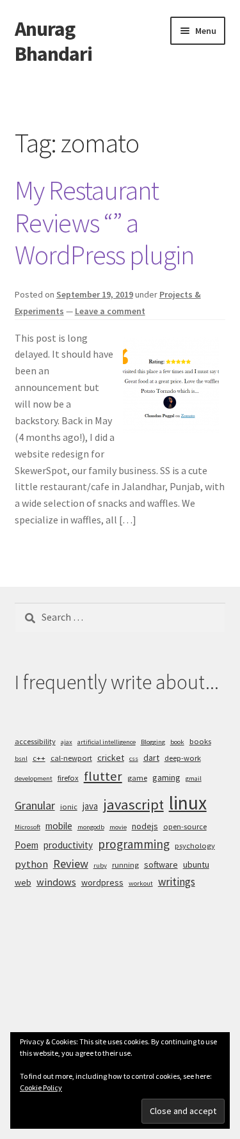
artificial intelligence (106, 742)
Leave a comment (110, 311)
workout (141, 883)
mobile (58, 826)
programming (134, 844)
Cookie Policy (41, 1087)
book (177, 742)
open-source (185, 826)
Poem (26, 845)
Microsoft (27, 827)
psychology (195, 845)
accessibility (35, 741)
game (137, 778)
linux (188, 803)
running (125, 865)
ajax (66, 742)
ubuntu (196, 864)
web (23, 882)
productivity (68, 845)
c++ (39, 758)
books (200, 741)
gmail (194, 778)
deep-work (182, 758)
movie (118, 827)
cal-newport (71, 758)
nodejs (145, 826)
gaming (166, 777)
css (133, 758)
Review (70, 863)
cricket (110, 757)
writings (176, 882)
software (161, 864)
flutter (103, 776)
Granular (35, 805)
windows (56, 881)
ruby (100, 865)
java (90, 806)
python (31, 863)
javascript (133, 804)
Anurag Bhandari (53, 41)
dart (151, 757)
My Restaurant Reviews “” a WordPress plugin (104, 222)
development (33, 778)
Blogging (153, 742)
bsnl (21, 758)
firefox (68, 778)
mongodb (90, 827)
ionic (68, 806)
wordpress (102, 882)
